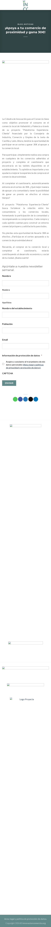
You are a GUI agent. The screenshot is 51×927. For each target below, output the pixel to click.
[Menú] (47, 4)
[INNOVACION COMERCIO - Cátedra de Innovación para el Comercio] (25, 5)
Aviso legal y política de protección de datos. (25, 919)
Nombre (6, 290)
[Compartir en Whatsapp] (15, 399)
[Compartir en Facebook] (20, 399)
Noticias (28, 24)
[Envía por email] (30, 399)
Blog (20, 24)
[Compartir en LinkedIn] (35, 399)
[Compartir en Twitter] (25, 399)
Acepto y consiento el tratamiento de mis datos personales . (25, 364)
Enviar (9, 383)
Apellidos (7, 302)
